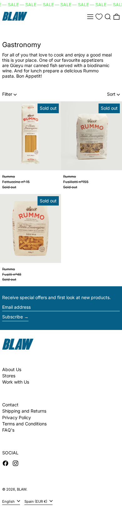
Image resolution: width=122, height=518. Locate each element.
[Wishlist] (99, 16)
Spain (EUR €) (36, 501)
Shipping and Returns (24, 411)
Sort (111, 94)
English (9, 501)
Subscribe (12, 316)
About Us (11, 369)
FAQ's (8, 430)
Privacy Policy (16, 417)
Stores (8, 375)
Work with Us (15, 382)
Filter (7, 94)
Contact (10, 404)
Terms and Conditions (24, 423)
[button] (107, 16)
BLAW (21, 489)
